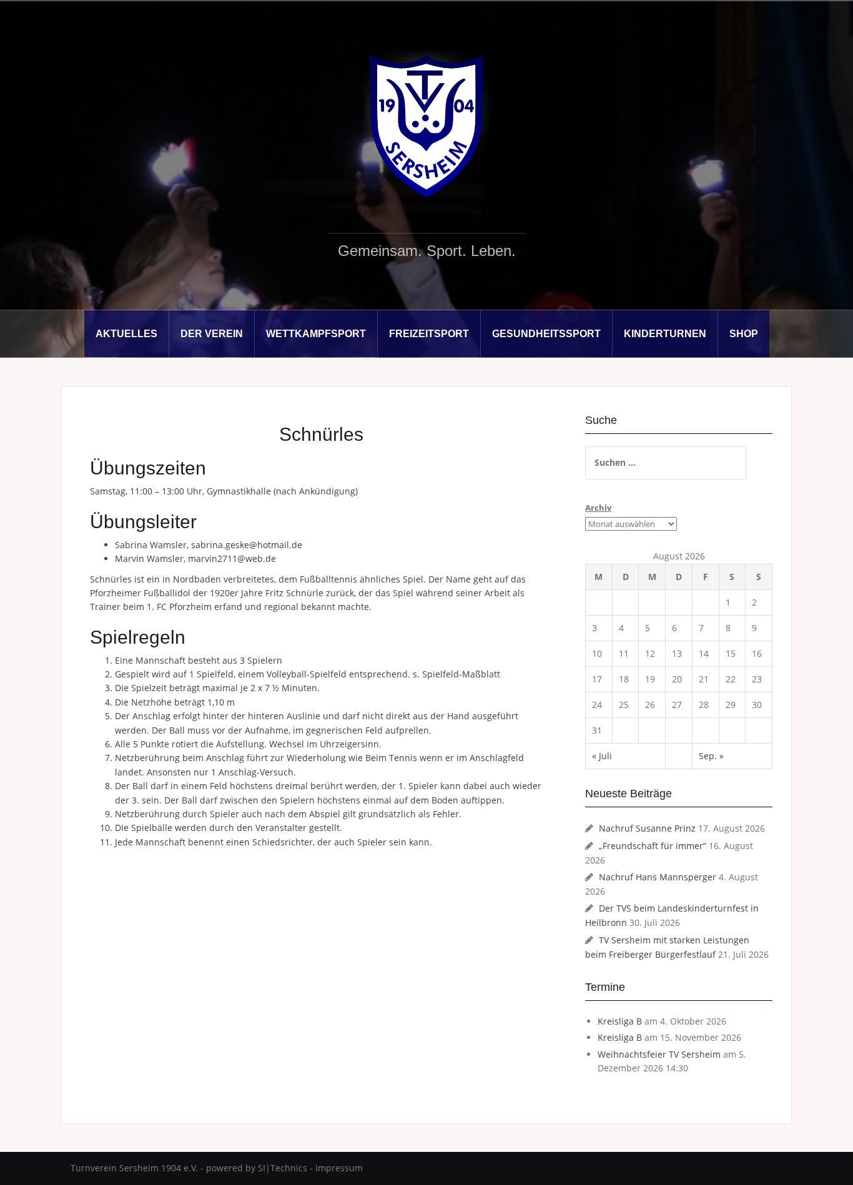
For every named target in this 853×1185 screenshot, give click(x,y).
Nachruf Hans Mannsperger (657, 877)
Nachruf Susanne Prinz (647, 828)
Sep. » (711, 756)
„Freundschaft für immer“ (652, 846)
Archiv (598, 507)
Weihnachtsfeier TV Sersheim (659, 1054)
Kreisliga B (620, 1021)
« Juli (602, 756)
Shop (743, 333)
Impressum (339, 1168)
